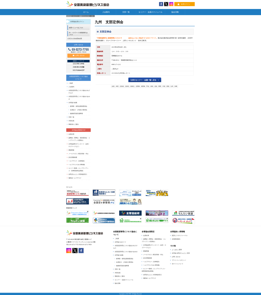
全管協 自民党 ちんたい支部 (181, 253)
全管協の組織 (73, 102)
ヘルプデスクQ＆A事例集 (77, 164)
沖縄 (175, 86)
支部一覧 (126, 12)
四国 (167, 86)
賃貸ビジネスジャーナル (179, 235)
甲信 (147, 86)
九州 (171, 86)
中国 (164, 86)
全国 (113, 86)
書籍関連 (71, 150)
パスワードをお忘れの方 (74, 38)
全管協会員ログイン (77, 21)
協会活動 (175, 12)
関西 (159, 86)
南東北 (132, 86)
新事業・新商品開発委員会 (78, 106)
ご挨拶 (71, 83)
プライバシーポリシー (179, 260)
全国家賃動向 (176, 239)
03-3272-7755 (80, 49)
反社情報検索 (73, 157)
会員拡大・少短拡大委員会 (78, 110)
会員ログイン (185, 4)
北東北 (127, 86)
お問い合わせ (80, 55)
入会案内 (106, 12)
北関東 (138, 86)
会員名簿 (71, 134)
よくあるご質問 (177, 249)
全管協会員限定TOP (78, 130)
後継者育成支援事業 (76, 113)
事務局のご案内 (74, 124)
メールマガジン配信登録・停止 (78, 153)
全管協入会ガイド (120, 242)
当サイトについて (177, 264)
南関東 (143, 86)
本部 (117, 86)
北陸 (155, 86)
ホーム (86, 12)
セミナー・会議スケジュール (150, 12)
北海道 (122, 86)
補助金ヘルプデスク (75, 178)
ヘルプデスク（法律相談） (77, 161)
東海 (151, 86)
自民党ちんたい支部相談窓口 (78, 174)
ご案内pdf (115, 69)
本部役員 (71, 121)
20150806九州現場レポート (121, 73)
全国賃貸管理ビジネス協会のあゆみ (126, 251)
